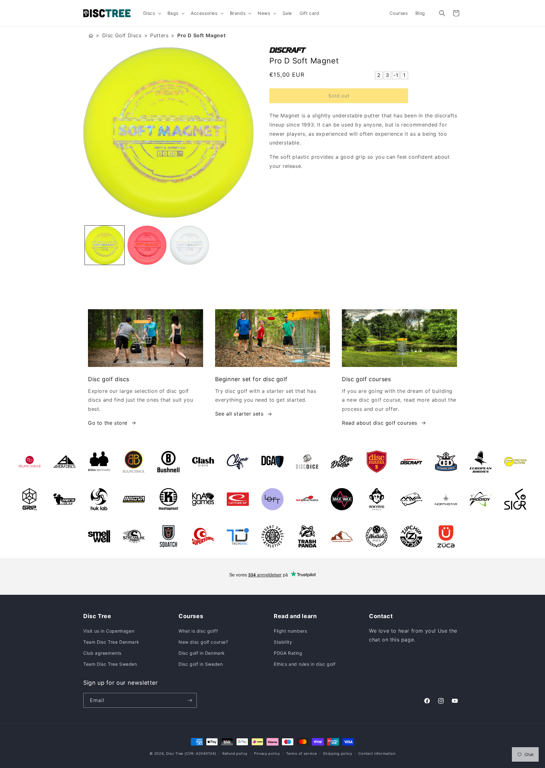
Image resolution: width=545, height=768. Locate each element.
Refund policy (235, 753)
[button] (151, 13)
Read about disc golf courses (379, 423)
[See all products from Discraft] (365, 50)
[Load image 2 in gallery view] (147, 245)
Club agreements (102, 653)
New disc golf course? (203, 642)
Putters (159, 35)
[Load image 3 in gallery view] (189, 245)
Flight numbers (290, 631)
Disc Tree (174, 753)
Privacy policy (267, 753)
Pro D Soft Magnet (201, 35)
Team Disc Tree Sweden (110, 664)
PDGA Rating (288, 653)
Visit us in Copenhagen (108, 631)
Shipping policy (337, 753)
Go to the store (107, 423)
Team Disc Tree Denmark (111, 642)
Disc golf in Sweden (201, 664)
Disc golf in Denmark (202, 653)
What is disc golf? (198, 631)
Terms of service (301, 753)
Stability (283, 642)
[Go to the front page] (90, 35)
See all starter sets (239, 414)
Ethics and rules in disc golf (304, 664)
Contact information (376, 753)
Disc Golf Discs (122, 35)
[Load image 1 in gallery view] (104, 245)
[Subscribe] (189, 700)
